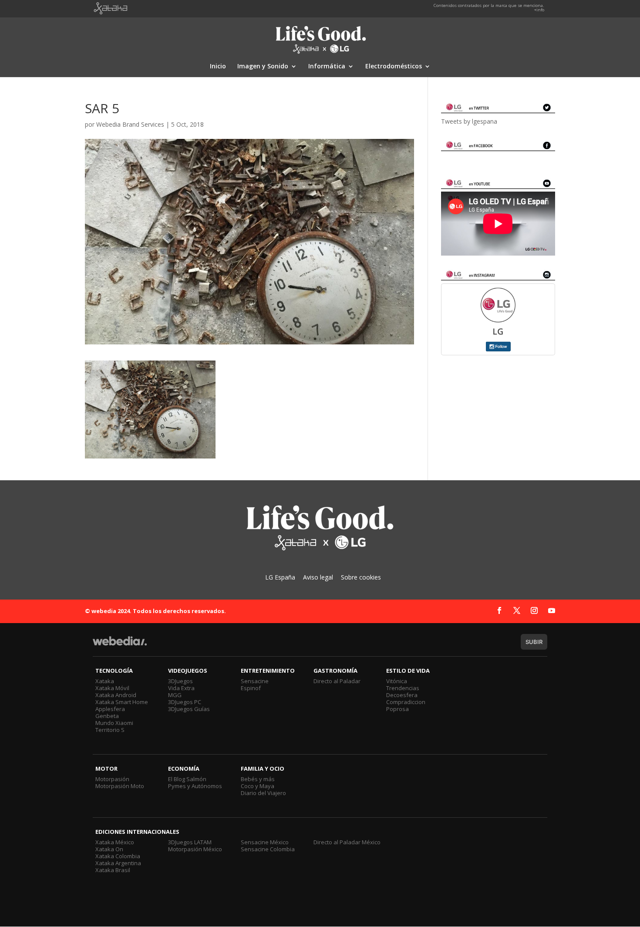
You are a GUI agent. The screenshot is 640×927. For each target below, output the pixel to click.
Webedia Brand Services (130, 124)
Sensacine (255, 681)
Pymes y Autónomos (195, 785)
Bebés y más (258, 778)
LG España (280, 577)
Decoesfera (402, 694)
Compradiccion (405, 701)
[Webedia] (120, 645)
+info (539, 10)
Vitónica (396, 681)
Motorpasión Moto (119, 785)
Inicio (218, 66)
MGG (175, 694)
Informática (326, 66)
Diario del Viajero (263, 792)
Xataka (104, 681)
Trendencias (402, 687)
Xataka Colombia (117, 856)
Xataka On (109, 849)
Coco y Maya (257, 785)
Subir (533, 641)
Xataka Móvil (112, 687)
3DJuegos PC (184, 701)
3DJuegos (180, 681)
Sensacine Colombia (268, 849)
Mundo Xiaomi (114, 722)
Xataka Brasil (112, 869)
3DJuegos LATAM (190, 842)
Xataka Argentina (118, 863)
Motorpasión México (195, 849)
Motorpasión (112, 778)
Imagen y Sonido (262, 66)
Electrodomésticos (393, 66)
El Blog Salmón (187, 778)
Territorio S (110, 729)
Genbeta (107, 715)
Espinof (251, 687)
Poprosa (397, 708)
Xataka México (114, 842)
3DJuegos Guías (189, 708)
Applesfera (110, 708)
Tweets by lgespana (469, 121)
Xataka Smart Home (121, 701)
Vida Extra (181, 687)
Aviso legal (318, 577)
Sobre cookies (361, 577)
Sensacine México (265, 842)
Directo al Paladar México (347, 842)
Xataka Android (115, 694)
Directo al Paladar (336, 681)
